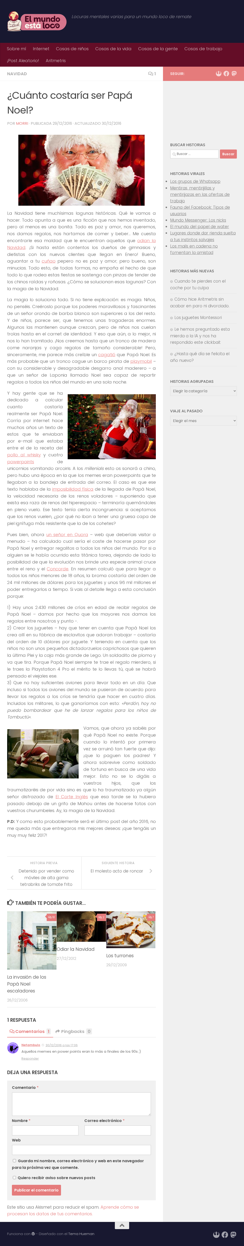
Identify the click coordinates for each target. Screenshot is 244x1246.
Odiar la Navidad (76, 949)
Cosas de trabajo (203, 49)
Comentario (25, 1087)
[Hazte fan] (226, 73)
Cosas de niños (72, 49)
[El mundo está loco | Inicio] (37, 21)
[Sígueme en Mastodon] (234, 73)
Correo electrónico (104, 1120)
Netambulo (30, 1045)
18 (53, 917)
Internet (41, 49)
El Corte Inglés (72, 797)
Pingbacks (76, 1031)
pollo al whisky (24, 455)
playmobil (141, 361)
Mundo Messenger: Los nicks (198, 220)
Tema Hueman (81, 1233)
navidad (17, 74)
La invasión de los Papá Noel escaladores (26, 984)
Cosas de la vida (113, 49)
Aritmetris (56, 61)
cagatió (106, 355)
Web (16, 1140)
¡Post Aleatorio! (23, 61)
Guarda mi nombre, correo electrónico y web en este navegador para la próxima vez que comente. (78, 1164)
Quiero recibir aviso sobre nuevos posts (56, 1178)
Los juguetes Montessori (198, 317)
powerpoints (20, 462)
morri (22, 123)
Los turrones (120, 955)
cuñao (49, 261)
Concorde (57, 569)
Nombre (21, 1120)
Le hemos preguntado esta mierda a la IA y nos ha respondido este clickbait (200, 335)
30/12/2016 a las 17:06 (62, 1045)
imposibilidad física (73, 489)
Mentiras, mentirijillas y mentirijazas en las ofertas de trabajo (200, 194)
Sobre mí (16, 49)
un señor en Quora (67, 535)
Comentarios (32, 1031)
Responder (30, 1058)
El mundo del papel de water (199, 226)
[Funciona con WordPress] (33, 1234)
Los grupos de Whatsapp (195, 181)
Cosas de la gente (158, 49)
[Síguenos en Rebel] (219, 73)
